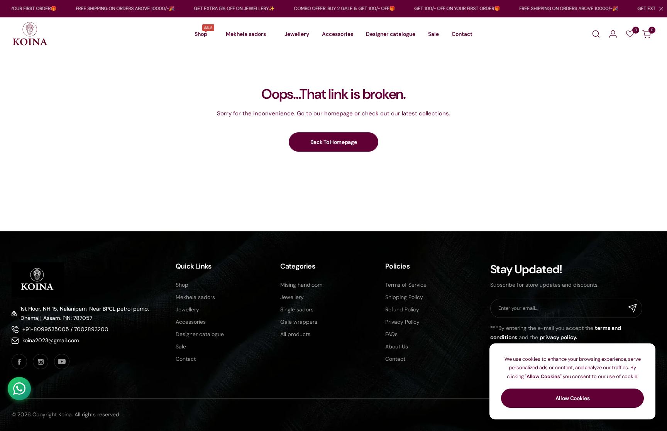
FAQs (391, 334)
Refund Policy (402, 309)
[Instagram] (40, 361)
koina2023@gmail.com (50, 340)
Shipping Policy (404, 297)
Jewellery (187, 309)
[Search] (595, 33)
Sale (181, 346)
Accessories (191, 321)
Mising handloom (301, 284)
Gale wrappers (298, 321)
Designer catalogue (200, 334)
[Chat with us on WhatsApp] (19, 388)
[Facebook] (19, 361)
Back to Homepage (333, 142)
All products (295, 334)
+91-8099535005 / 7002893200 (65, 329)
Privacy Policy (402, 321)
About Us (396, 346)
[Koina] (30, 34)
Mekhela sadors (195, 297)
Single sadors (296, 309)
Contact (186, 358)
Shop (182, 284)
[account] (612, 33)
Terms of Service (406, 284)
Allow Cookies (572, 398)
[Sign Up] (632, 308)
